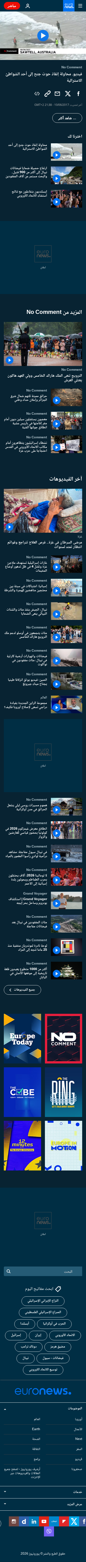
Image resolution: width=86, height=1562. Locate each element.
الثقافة (36, 1449)
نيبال (25, 1358)
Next (78, 1439)
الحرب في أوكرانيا (54, 1324)
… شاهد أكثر (67, 118)
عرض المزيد (74, 1505)
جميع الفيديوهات (24, 990)
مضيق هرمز (57, 1347)
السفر (79, 1449)
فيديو (78, 1459)
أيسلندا (24, 1324)
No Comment (71, 370)
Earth (36, 1429)
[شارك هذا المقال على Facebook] (78, 93)
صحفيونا (76, 1469)
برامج (37, 1459)
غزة (79, 536)
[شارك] (57, 93)
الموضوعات (75, 1409)
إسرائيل (16, 1335)
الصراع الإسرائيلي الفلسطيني (43, 1312)
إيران (38, 1335)
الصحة (36, 1439)
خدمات (77, 1492)
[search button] (8, 1271)
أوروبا (78, 1419)
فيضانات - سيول (53, 1358)
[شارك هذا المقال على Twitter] (68, 93)
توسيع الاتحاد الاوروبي (43, 1370)
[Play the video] (43, 35)
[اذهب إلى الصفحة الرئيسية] (69, 5)
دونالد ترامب (29, 1347)
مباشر (12, 6)
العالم (43, 698)
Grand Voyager (35, 894)
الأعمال (78, 1429)
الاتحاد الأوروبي (65, 1335)
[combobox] (43, 1271)
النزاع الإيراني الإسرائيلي (43, 1301)
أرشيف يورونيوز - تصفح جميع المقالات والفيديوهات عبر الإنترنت (22, 1473)
